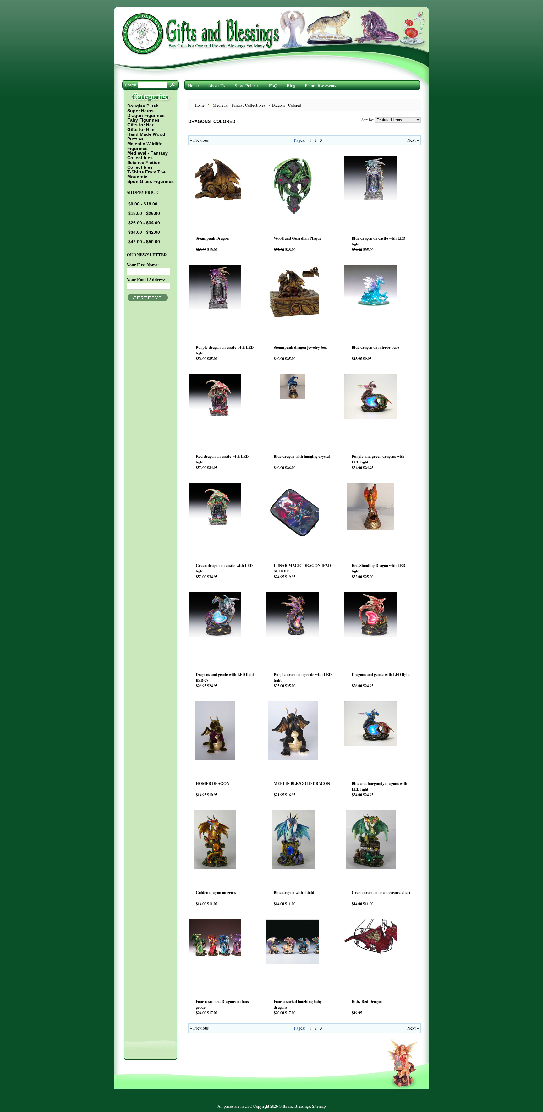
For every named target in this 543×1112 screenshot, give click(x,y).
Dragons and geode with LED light (381, 674)
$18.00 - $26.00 (144, 213)
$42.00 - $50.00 (144, 241)
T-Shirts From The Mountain (146, 174)
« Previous (199, 140)
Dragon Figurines (146, 115)
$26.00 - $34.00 (144, 223)
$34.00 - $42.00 (144, 232)
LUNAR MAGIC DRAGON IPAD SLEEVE (302, 568)
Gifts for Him (140, 129)
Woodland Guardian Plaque (297, 238)
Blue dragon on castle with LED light (378, 241)
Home (200, 105)
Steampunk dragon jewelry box (300, 347)
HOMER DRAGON (212, 783)
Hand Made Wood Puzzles (146, 136)
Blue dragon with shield (294, 892)
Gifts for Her (140, 125)
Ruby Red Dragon (367, 1001)
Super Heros (140, 110)
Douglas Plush (143, 106)
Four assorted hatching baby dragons (297, 1004)
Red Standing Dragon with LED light (378, 568)
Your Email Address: (146, 280)
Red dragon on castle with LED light (222, 459)
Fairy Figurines (143, 120)
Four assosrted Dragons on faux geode (222, 1004)
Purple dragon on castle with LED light (225, 350)
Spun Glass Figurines (150, 181)
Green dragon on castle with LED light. (224, 568)
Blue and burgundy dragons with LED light (379, 786)
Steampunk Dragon (212, 238)
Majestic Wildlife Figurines (144, 146)
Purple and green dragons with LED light (378, 459)
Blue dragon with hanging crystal (302, 456)
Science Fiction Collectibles (144, 165)
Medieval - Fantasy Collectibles (147, 155)
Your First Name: (143, 265)
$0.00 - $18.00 (142, 204)
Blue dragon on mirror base (375, 347)
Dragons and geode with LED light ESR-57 (225, 677)
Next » (413, 140)
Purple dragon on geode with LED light (303, 677)
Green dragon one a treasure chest (381, 892)
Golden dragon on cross (216, 892)
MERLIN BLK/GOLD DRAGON (302, 783)
